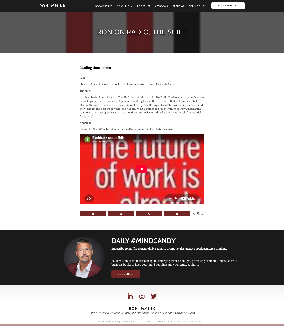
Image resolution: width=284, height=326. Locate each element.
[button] (131, 6)
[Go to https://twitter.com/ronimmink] (154, 296)
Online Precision (189, 321)
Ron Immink (52, 5)
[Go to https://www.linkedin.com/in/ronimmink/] (130, 296)
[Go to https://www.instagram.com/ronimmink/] (142, 296)
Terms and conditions (138, 321)
